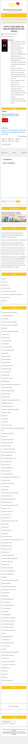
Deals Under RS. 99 (8, 22)
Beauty (3, 318)
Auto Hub (4, 343)
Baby (3, 328)
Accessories (5, 356)
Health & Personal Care (8, 322)
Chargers (4, 527)
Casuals (4, 418)
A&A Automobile (6, 365)
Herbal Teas (5, 412)
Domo (3, 436)
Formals (4, 422)
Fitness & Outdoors (7, 350)
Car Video (4, 486)
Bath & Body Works (7, 599)
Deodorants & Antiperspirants (9, 400)
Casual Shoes (5, 583)
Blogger (17, 706)
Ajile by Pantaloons (7, 680)
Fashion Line (5, 446)
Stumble (12, 141)
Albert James (5, 602)
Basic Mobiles (5, 368)
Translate (12, 723)
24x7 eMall (5, 592)
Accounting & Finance (7, 661)
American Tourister (7, 483)
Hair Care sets (5, 514)
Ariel (3, 633)
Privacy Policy (5, 285)
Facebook (12, 139)
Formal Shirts (5, 347)
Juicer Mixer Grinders (7, 449)
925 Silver (4, 674)
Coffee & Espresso (6, 442)
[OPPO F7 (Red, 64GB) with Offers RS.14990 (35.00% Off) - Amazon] (4, 112)
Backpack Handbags (7, 555)
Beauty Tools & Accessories (9, 521)
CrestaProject (10, 731)
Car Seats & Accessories (8, 586)
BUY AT (14, 108)
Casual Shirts (5, 340)
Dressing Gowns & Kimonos (9, 505)
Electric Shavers (6, 542)
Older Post (24, 152)
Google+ (5, 141)
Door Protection (6, 536)
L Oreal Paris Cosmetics (8, 664)
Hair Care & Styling (7, 574)
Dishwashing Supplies (8, 499)
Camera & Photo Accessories (9, 580)
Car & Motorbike (6, 315)
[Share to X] (8, 144)
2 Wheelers (4, 564)
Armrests (4, 611)
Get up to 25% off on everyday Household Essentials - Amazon (11, 213)
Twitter (19, 139)
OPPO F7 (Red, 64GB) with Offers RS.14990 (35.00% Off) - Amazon (14, 28)
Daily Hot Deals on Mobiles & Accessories (12, 294)
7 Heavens (4, 658)
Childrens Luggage (7, 467)
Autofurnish (5, 359)
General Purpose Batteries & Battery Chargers (13, 428)
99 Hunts (4, 677)
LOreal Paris (5, 362)
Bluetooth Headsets (7, 390)
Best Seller (4, 300)
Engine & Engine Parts (7, 589)
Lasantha (22, 731)
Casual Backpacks (6, 406)
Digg (18, 141)
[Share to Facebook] (9, 144)
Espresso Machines (7, 642)
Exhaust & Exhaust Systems (9, 492)
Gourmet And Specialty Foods (9, 652)
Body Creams (5, 517)
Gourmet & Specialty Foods (8, 331)
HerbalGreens (5, 667)
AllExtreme (5, 397)
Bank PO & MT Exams (7, 655)
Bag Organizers (6, 549)
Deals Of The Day (6, 19)
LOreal (3, 577)
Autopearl (4, 337)
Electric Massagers (7, 605)
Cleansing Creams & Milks (8, 558)
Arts (3, 649)
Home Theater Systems (8, 452)
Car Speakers (5, 639)
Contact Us (4, 282)
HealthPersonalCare (7, 624)
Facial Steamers (6, 496)
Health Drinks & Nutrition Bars (10, 384)
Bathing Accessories (7, 621)
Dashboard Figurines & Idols (9, 409)
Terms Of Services (6, 288)
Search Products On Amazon (9, 291)
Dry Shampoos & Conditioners (9, 477)
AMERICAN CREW (6, 403)
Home (14, 152)
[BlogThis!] (6, 144)
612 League (4, 375)
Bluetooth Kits (5, 471)
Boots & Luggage (6, 455)
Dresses (4, 353)
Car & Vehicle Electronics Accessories (11, 539)
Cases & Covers (5, 425)
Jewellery (4, 334)
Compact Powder (6, 511)
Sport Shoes (5, 372)
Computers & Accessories (8, 325)
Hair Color (4, 646)
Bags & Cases (5, 464)
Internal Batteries (6, 439)
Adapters (4, 489)
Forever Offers (15, 19)
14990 (5, 120)
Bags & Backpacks (6, 636)
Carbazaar (4, 552)
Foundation (5, 480)
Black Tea (4, 524)
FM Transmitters (6, 561)
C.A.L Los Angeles (6, 474)
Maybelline (5, 381)
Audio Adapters (6, 461)
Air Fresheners (6, 378)
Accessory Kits (5, 387)
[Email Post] (3, 144)
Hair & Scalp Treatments (8, 458)
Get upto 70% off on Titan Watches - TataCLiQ (12, 130)
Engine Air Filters (6, 567)
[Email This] (5, 144)
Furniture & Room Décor (8, 630)
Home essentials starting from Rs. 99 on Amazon (14, 240)
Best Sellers (23, 19)
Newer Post (4, 152)
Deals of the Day (6, 297)
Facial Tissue (5, 608)
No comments (22, 136)
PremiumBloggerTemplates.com (9, 733)
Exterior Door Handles (7, 571)
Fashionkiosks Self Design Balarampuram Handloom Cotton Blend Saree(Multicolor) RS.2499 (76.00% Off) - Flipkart (12, 235)
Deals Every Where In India (12, 10)
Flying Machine (6, 546)
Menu (3, 15)
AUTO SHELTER (6, 614)
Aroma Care (5, 508)
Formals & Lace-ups (7, 433)
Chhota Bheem (5, 530)
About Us (4, 278)
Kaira (3, 415)
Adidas (3, 533)
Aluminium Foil (6, 502)
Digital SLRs (5, 393)
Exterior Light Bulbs (7, 627)
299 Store (4, 671)
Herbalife (4, 596)
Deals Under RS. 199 (19, 22)
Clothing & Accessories (8, 312)
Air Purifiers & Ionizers (8, 617)
